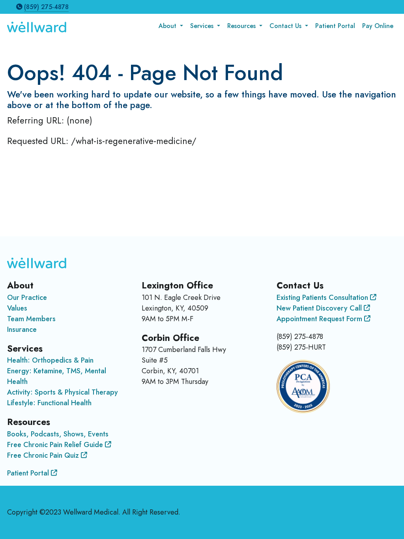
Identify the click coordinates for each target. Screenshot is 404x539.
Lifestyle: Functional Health (49, 403)
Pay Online (377, 25)
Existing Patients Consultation (323, 297)
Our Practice (27, 297)
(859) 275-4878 (46, 6)
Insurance (22, 329)
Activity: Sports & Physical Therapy (62, 392)
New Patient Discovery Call (320, 308)
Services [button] (202, 25)
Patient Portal (335, 25)
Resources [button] (242, 25)
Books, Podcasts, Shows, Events (57, 434)
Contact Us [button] (286, 25)
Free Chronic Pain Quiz (44, 455)
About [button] (168, 25)
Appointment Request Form (320, 319)
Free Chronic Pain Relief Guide (56, 445)
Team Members (31, 319)
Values (17, 308)
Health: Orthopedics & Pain (50, 360)
